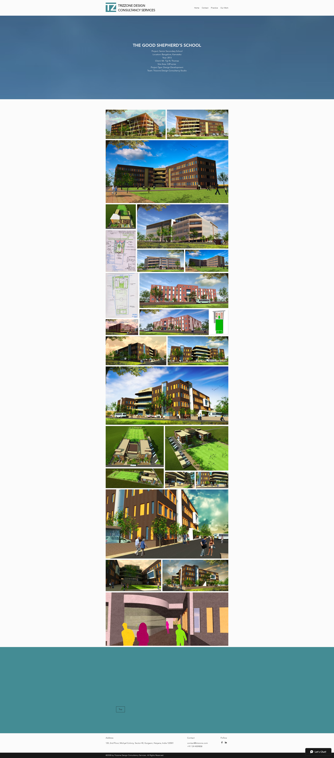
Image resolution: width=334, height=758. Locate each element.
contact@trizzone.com (197, 743)
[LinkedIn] (226, 742)
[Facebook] (222, 742)
